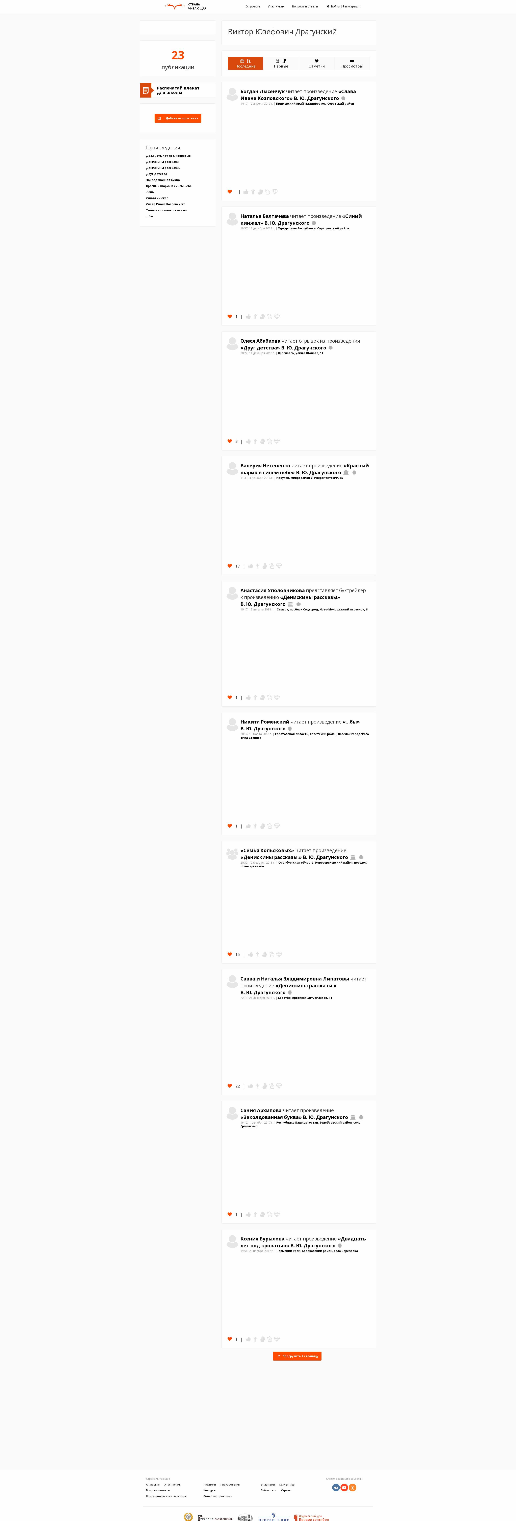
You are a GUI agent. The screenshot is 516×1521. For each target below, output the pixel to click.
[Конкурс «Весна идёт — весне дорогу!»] (343, 98)
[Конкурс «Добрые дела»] (314, 223)
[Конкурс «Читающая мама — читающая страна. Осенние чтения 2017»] (361, 857)
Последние (245, 66)
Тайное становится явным (166, 210)
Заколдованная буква (163, 180)
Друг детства (156, 174)
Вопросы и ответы (305, 6)
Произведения (230, 1484)
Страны (286, 1490)
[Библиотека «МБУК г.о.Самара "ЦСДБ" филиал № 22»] (290, 604)
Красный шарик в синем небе (169, 186)
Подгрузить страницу (300, 1356)
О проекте (253, 6)
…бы (149, 216)
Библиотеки (269, 1490)
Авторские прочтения (218, 1496)
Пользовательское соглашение (166, 1496)
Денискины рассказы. (163, 168)
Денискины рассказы (162, 162)
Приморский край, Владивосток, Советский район (315, 103)
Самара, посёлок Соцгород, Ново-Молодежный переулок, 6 (322, 609)
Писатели (210, 1484)
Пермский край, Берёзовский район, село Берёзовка (317, 1251)
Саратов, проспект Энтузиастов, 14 (305, 998)
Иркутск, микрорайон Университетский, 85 (309, 478)
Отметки (317, 66)
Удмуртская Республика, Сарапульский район (313, 228)
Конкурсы (210, 1490)
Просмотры (352, 66)
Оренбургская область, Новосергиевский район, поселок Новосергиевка (303, 864)
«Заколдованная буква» (271, 1117)
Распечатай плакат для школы (178, 90)
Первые (281, 66)
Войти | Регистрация (345, 6)
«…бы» (351, 721)
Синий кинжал (157, 198)
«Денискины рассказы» (310, 597)
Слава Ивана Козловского (165, 204)
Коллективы (287, 1484)
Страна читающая (158, 1478)
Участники (268, 1484)
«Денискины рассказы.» (271, 857)
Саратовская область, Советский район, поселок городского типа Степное (304, 736)
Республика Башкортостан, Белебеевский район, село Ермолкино (300, 1124)
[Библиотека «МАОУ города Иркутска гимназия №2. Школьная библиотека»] (346, 472)
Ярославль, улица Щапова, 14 (300, 353)
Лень (150, 192)
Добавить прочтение (180, 118)
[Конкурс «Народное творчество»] (290, 728)
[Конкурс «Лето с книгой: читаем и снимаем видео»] (298, 604)
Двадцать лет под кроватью (168, 156)
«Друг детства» (260, 347)
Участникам (276, 6)
